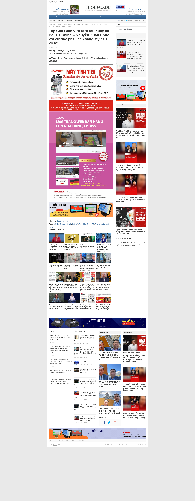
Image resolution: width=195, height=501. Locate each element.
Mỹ (77, 224)
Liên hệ (101, 17)
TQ (93, 224)
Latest (119, 35)
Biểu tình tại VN (62, 9)
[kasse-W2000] (81, 201)
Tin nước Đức (68, 24)
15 (62, 24)
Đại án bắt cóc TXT (133, 9)
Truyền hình (104, 332)
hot (73, 224)
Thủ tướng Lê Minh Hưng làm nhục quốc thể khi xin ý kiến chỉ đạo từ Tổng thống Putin (129, 167)
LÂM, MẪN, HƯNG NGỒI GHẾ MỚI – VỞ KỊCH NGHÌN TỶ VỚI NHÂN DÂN (110, 411)
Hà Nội (68, 224)
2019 (54, 24)
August (59, 24)
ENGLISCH (53, 20)
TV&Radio (93, 17)
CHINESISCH (78, 20)
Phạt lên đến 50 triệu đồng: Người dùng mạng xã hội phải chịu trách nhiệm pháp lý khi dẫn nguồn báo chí (130, 134)
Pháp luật (84, 17)
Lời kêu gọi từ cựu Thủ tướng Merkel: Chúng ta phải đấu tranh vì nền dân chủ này (60, 337)
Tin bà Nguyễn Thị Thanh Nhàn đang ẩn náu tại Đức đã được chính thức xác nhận (84, 338)
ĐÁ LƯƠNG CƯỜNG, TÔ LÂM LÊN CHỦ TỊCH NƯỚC (109, 384)
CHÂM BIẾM (120, 105)
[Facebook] (106, 423)
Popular (125, 35)
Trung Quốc (100, 224)
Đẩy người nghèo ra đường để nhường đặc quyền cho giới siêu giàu (88, 370)
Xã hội (77, 17)
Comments (132, 35)
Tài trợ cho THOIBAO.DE (113, 17)
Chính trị (62, 17)
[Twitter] (110, 423)
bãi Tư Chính (59, 224)
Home (50, 24)
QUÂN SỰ (81, 440)
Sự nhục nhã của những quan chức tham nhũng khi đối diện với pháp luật (130, 199)
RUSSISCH (69, 20)
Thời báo (55, 444)
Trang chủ (53, 17)
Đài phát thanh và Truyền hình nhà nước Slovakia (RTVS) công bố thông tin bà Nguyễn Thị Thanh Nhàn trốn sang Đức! (85, 351)
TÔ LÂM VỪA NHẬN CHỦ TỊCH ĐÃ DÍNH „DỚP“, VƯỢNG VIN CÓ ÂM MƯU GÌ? (110, 356)
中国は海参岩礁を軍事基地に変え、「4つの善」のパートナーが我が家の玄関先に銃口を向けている (61, 361)
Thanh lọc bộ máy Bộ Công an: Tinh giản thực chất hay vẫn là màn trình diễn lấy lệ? (85, 382)
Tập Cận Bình (85, 224)
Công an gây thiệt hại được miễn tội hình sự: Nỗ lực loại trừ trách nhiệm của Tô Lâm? (85, 407)
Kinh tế (70, 17)
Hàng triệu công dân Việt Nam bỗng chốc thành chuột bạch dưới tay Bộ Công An (131, 231)
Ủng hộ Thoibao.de (85, 362)
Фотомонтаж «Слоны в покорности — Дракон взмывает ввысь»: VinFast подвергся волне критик (60, 381)
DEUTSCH (61, 20)
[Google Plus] (115, 423)
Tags (138, 35)
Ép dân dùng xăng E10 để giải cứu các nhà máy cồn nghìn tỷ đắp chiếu (87, 418)
